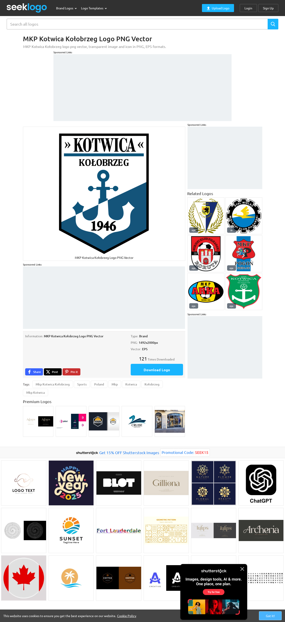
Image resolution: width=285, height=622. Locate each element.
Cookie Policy (126, 616)
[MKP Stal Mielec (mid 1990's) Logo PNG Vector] (243, 215)
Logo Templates (92, 8)
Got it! (270, 616)
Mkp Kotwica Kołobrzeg (53, 384)
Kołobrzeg (152, 384)
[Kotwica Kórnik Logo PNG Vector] (243, 291)
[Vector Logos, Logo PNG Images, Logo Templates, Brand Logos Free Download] (27, 7)
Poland (99, 384)
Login (248, 8)
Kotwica (131, 384)
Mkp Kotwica (35, 392)
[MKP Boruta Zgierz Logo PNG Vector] (205, 253)
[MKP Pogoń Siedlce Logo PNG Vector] (243, 253)
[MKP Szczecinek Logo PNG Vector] (205, 215)
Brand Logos (65, 8)
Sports (82, 384)
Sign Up (268, 8)
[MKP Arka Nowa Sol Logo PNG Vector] (205, 291)
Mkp (115, 384)
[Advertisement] (142, 85)
